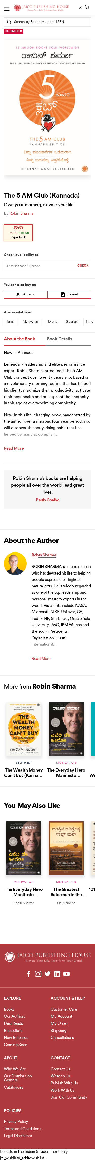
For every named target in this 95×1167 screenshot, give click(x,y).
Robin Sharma (21, 214)
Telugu (52, 322)
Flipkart (73, 294)
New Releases (16, 1038)
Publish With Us (64, 1083)
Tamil (10, 322)
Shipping (58, 1031)
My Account (61, 1017)
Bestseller (13, 31)
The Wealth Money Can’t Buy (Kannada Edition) (23, 776)
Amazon (29, 294)
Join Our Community (69, 1098)
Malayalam (31, 322)
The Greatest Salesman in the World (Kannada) (66, 895)
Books (9, 1010)
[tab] (24, 339)
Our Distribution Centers (18, 1078)
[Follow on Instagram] (38, 974)
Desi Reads (13, 1024)
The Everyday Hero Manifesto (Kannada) (66, 776)
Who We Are (15, 1069)
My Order (59, 1024)
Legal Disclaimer (18, 1136)
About (10, 1058)
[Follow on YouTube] (66, 974)
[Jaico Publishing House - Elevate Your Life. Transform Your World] (41, 8)
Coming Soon (15, 1045)
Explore (12, 999)
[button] (7, 9)
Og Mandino (66, 903)
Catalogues (13, 1088)
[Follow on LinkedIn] (57, 974)
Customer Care (64, 1010)
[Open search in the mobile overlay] (47, 22)
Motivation (66, 763)
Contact (60, 1058)
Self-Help (24, 763)
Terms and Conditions (22, 1129)
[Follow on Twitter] (47, 974)
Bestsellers (13, 1031)
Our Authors (14, 1017)
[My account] (80, 7)
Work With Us (62, 1091)
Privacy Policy (16, 1122)
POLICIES (12, 1111)
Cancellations (62, 1038)
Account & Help (68, 999)
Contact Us (60, 1069)
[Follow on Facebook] (28, 974)
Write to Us (60, 1076)
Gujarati (72, 322)
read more (14, 449)
